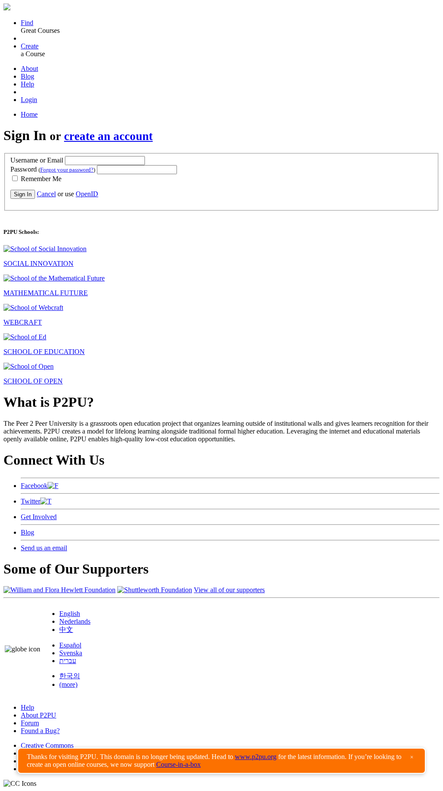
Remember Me (40, 178)
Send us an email (44, 548)
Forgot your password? (66, 169)
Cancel (46, 194)
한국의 (69, 675)
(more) (68, 684)
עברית (67, 660)
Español (70, 645)
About (29, 68)
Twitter (30, 501)
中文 (66, 629)
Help (27, 84)
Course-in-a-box (178, 764)
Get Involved (39, 516)
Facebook (34, 485)
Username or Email (36, 160)
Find (27, 22)
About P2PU (38, 715)
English (69, 613)
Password (52, 169)
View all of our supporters (229, 589)
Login (29, 99)
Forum (30, 723)
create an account (108, 136)
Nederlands (74, 621)
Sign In (23, 194)
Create (30, 46)
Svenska (70, 653)
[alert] (221, 761)
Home (29, 114)
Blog (27, 76)
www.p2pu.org (255, 756)
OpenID (87, 194)
